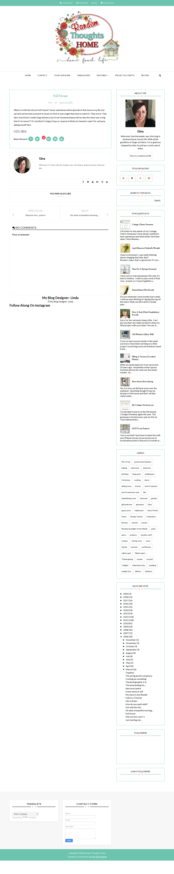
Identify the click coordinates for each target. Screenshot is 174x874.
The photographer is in (135, 682)
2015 (126, 607)
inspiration (151, 516)
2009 (126, 626)
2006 (126, 636)
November (131, 643)
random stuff (146, 535)
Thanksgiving (127, 559)
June (128, 659)
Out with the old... (133, 707)
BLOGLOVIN (108, 3)
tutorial (149, 559)
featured (101, 75)
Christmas (126, 480)
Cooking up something (135, 679)
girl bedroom (127, 504)
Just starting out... (133, 720)
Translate (32, 817)
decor (147, 480)
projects (133, 535)
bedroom (147, 468)
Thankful (129, 672)
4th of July (126, 462)
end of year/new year (130, 492)
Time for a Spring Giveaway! (144, 269)
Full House (130, 713)
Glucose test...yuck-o (135, 716)
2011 (126, 620)
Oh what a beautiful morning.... (139, 710)
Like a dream (131, 701)
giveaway (140, 504)
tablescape (126, 553)
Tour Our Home (62, 75)
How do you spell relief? (136, 704)
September (131, 649)
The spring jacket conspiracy (138, 675)
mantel (135, 522)
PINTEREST (83, 3)
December (131, 639)
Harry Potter (152, 510)
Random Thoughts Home (95, 853)
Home (28, 75)
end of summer (151, 486)
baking (124, 468)
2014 (126, 610)
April (128, 666)
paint (153, 529)
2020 (126, 593)
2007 (126, 633)
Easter (138, 486)
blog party (136, 474)
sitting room (137, 541)
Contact (42, 75)
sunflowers (146, 547)
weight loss (126, 571)
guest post (126, 510)
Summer (134, 547)
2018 (126, 597)
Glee (150, 504)
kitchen (125, 522)
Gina (140, 131)
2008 (126, 630)
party (124, 535)
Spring (124, 547)
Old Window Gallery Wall (143, 334)
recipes (125, 541)
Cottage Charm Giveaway (142, 224)
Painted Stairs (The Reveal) (143, 290)
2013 (126, 613)
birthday (125, 474)
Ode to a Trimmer (133, 697)
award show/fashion (142, 462)
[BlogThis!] (17, 131)
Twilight (125, 565)
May (128, 662)
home (124, 516)
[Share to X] (20, 131)
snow (148, 541)
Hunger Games (136, 516)
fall (144, 492)
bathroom (135, 468)
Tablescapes (83, 75)
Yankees (148, 571)
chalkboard (149, 474)
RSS (95, 3)
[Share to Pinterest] (25, 131)
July (128, 656)
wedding (152, 565)
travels (140, 559)
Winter (138, 571)
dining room (126, 486)
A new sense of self (134, 691)
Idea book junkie (133, 688)
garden (154, 498)
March (129, 669)
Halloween (139, 510)
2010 (126, 623)
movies (144, 522)
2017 (126, 600)
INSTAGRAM (67, 3)
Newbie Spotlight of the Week (134, 529)
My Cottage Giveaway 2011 (143, 405)
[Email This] (15, 131)
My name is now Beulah (136, 694)
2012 (126, 616)
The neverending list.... (135, 685)
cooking (137, 480)
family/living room (129, 498)
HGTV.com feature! (140, 428)
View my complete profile (140, 156)
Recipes (145, 75)
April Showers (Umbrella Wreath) (146, 248)
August (129, 653)
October (130, 646)
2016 (126, 603)
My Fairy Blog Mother (98, 857)
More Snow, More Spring (142, 381)
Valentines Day (138, 565)
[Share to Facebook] (22, 131)
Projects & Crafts (124, 75)
